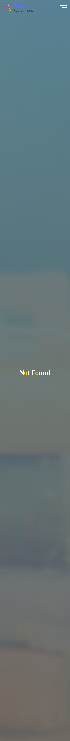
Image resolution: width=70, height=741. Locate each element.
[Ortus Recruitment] (18, 7)
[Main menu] (63, 7)
